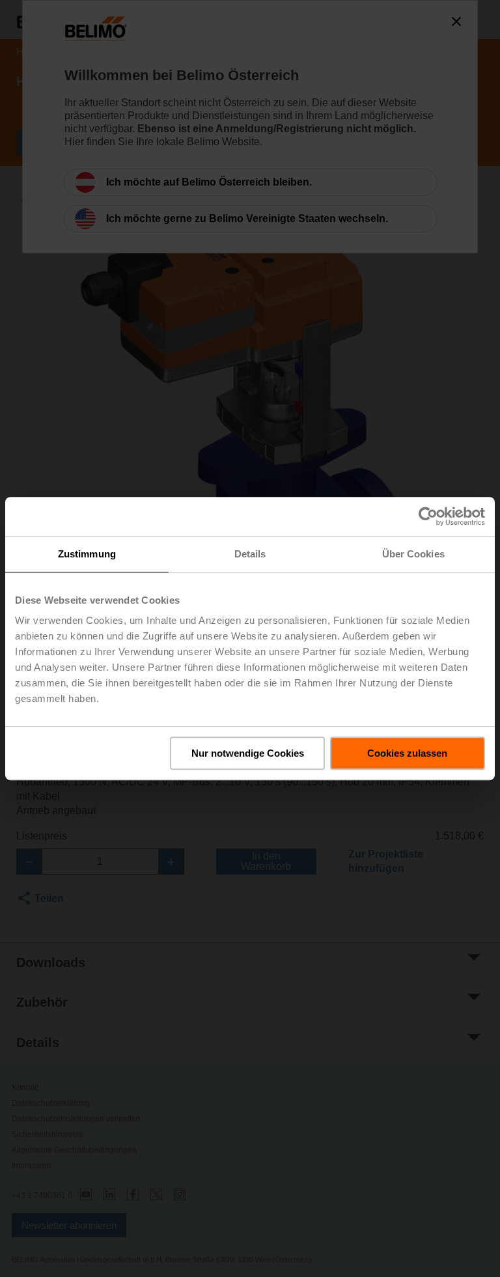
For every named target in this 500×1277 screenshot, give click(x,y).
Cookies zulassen (407, 753)
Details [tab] (250, 553)
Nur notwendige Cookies (247, 753)
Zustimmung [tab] (87, 553)
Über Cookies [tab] (413, 553)
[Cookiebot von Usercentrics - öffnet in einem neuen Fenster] (428, 516)
